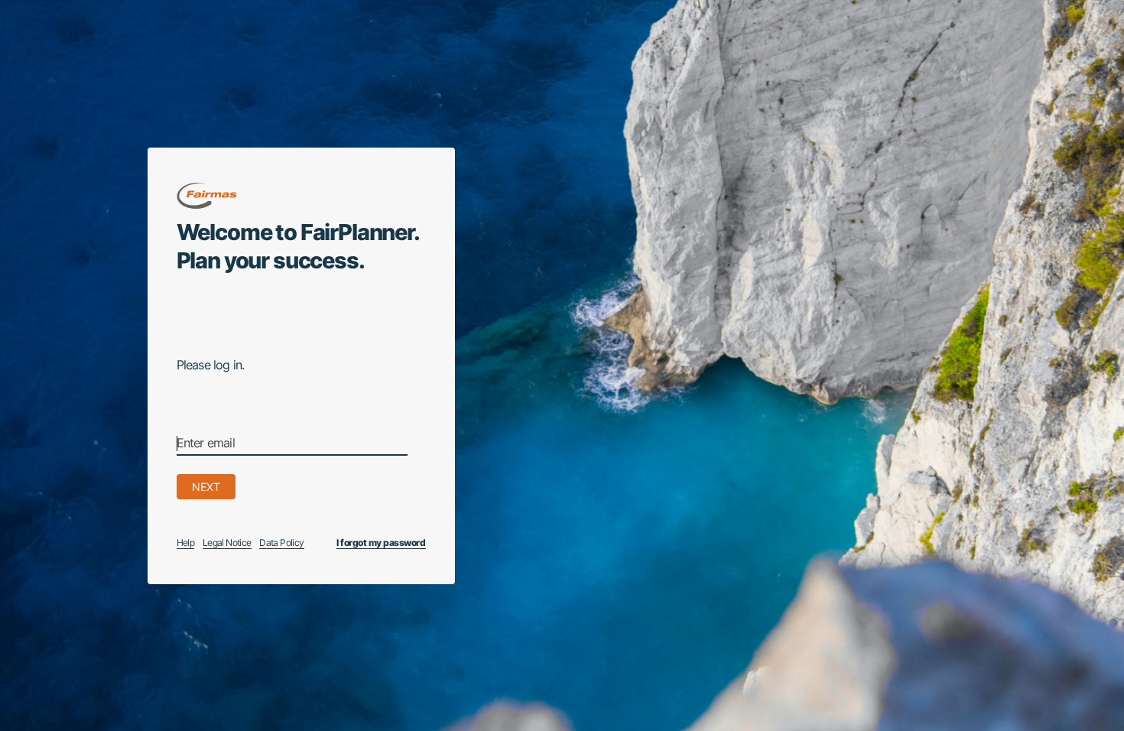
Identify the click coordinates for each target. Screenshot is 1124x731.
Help (186, 542)
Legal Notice (227, 542)
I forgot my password (380, 542)
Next (206, 486)
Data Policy (281, 542)
